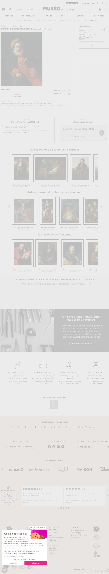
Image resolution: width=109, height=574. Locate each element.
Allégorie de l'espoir (48, 228)
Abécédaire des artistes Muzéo (54, 422)
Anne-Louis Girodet (67, 20)
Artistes (80, 16)
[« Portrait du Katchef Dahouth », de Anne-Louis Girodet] (54, 404)
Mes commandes (77, 530)
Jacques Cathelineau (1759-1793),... (21, 185)
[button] (5, 570)
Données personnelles (100, 571)
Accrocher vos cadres (54, 552)
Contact (106, 569)
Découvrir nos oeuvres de (78, 132)
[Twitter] (63, 448)
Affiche (48, 16)
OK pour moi (36, 563)
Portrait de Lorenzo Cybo (47, 270)
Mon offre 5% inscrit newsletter (79, 536)
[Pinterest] (59, 448)
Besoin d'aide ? (88, 3)
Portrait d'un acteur (97, 270)
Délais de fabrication (53, 541)
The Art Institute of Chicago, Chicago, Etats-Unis (25, 131)
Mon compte (76, 532)
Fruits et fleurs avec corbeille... (70, 228)
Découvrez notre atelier (82, 343)
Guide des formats (56, 537)
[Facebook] (50, 448)
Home (16, 20)
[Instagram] (54, 448)
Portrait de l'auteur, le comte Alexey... (72, 270)
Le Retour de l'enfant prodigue (22, 270)
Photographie (28, 16)
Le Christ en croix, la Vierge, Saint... (24, 228)
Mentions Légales (93, 569)
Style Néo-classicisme (49, 20)
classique (35, 126)
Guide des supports (53, 534)
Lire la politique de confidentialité (13, 556)
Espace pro (72, 3)
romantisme (22, 127)
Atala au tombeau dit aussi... (51, 185)
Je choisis (13, 563)
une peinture (17, 126)
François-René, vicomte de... (80, 185)
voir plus (36, 495)
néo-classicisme (11, 127)
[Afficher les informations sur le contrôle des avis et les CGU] (16, 499)
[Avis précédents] (19, 495)
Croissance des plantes (94, 228)
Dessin (64, 16)
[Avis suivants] (107, 495)
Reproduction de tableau (29, 20)
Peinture (9, 16)
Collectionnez (60, 90)
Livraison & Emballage (53, 546)
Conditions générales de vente (73, 569)
